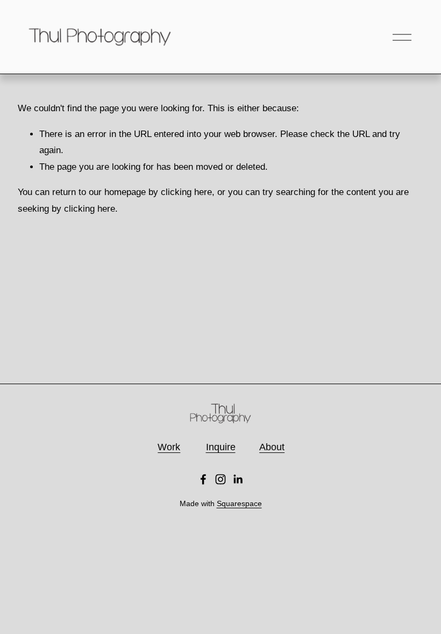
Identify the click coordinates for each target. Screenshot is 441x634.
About (271, 447)
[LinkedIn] (237, 479)
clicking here (186, 192)
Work (169, 447)
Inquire (221, 447)
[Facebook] (203, 479)
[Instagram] (220, 479)
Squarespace (239, 503)
